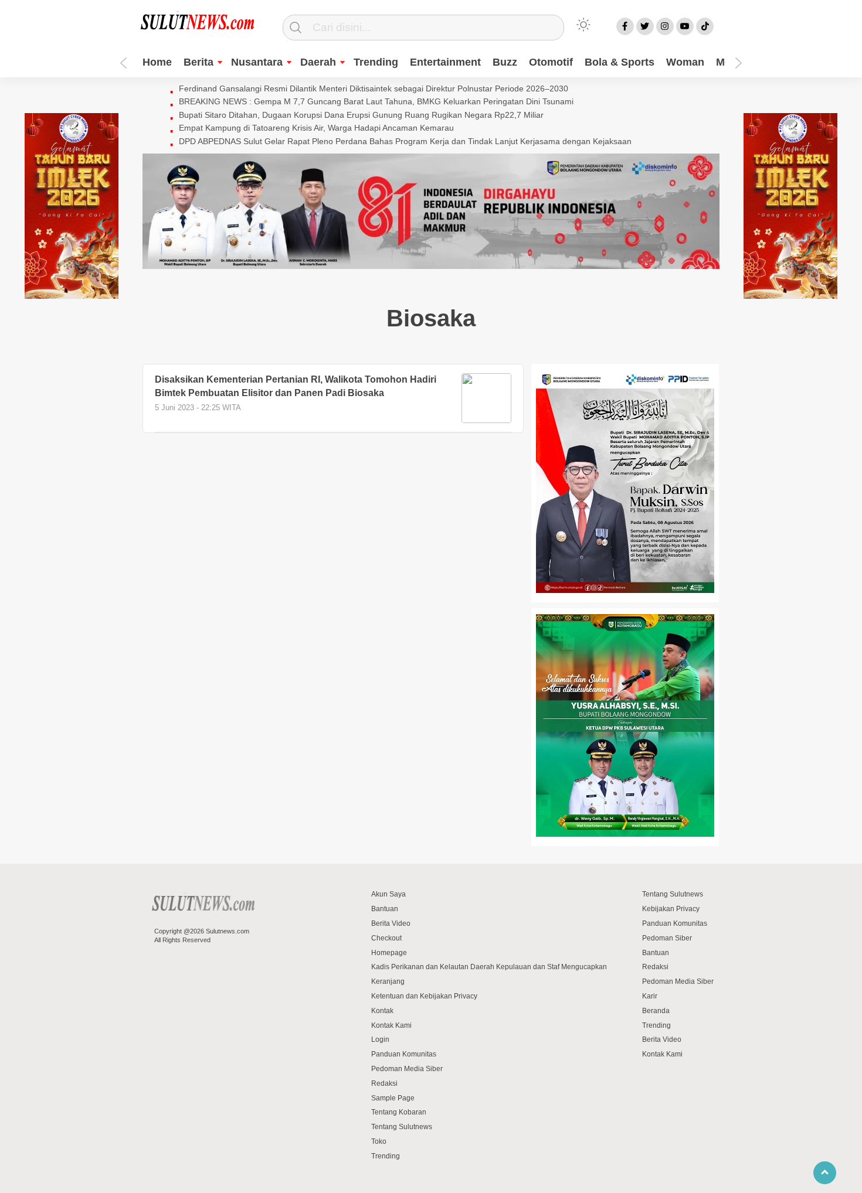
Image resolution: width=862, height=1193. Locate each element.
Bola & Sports (619, 62)
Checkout (386, 938)
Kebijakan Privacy (671, 909)
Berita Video (390, 923)
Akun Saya (388, 894)
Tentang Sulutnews (401, 1127)
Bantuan (384, 909)
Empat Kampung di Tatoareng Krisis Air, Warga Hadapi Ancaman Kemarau (316, 127)
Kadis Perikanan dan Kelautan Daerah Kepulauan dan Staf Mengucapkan (489, 967)
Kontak (382, 1011)
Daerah (318, 62)
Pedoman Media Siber (407, 1069)
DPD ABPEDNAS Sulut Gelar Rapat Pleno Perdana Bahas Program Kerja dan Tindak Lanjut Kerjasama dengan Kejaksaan (405, 141)
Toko (378, 1141)
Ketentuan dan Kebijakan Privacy (424, 996)
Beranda (656, 1011)
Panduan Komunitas (403, 1054)
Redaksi (384, 1083)
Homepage (389, 953)
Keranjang (388, 981)
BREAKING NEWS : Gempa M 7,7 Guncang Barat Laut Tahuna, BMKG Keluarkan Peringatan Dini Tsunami (376, 101)
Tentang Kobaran (398, 1112)
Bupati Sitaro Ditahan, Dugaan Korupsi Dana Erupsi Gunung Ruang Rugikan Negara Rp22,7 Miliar (361, 115)
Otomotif (551, 62)
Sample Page (393, 1098)
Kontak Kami (391, 1025)
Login (380, 1039)
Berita (198, 62)
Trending (376, 62)
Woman (685, 62)
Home (157, 62)
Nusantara (257, 62)
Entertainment (445, 62)
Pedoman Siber (667, 938)
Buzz (505, 62)
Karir (649, 996)
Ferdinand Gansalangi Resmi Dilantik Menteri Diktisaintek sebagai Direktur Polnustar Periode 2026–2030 (373, 88)
